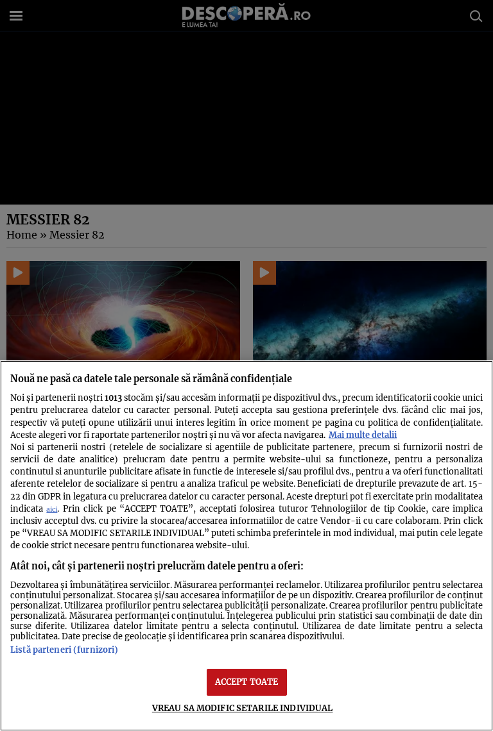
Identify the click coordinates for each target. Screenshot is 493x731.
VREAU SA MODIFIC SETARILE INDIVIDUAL (242, 708)
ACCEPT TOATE (247, 681)
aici (51, 509)
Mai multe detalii (363, 435)
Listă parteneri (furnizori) (64, 649)
